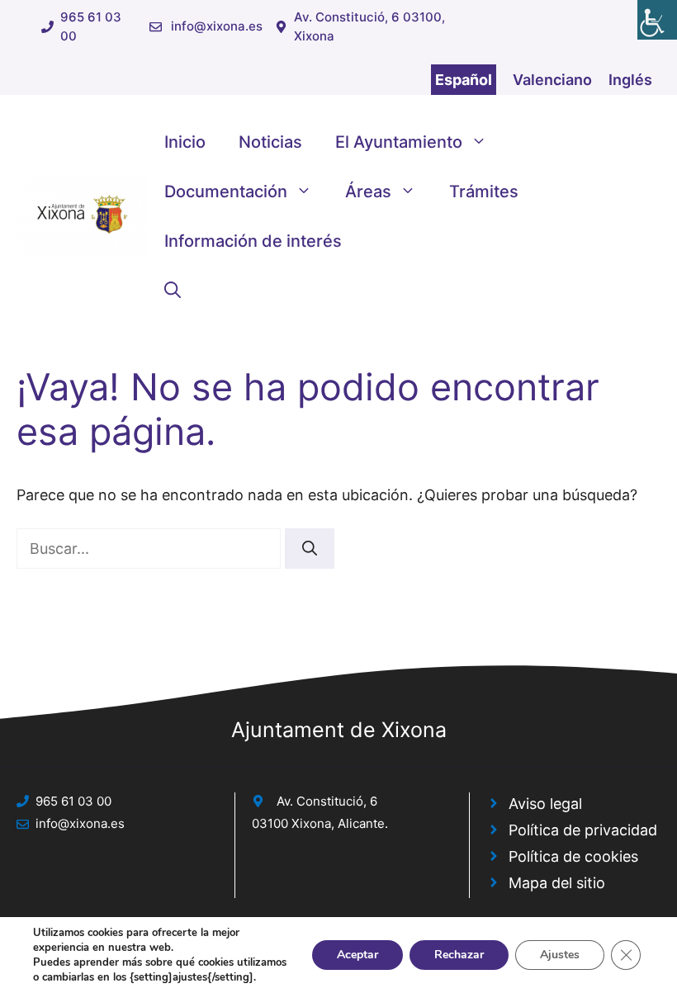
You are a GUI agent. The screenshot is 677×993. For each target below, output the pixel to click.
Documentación (225, 191)
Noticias (270, 142)
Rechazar (459, 954)
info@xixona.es (217, 26)
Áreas (368, 191)
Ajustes (560, 954)
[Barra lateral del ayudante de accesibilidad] (657, 20)
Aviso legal (545, 803)
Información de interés (253, 241)
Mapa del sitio (557, 882)
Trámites (483, 191)
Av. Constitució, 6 (327, 801)
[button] (172, 290)
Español (463, 79)
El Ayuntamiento (398, 142)
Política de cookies (573, 856)
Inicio (185, 142)
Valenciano (552, 79)
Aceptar (357, 954)
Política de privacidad (583, 830)
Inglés (630, 79)
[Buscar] (309, 548)
